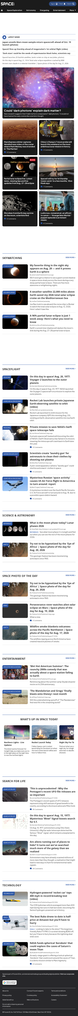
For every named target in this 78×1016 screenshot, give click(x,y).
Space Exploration (14, 10)
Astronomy (31, 10)
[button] (70, 4)
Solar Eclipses (9, 292)
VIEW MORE (70, 257)
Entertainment (59, 10)
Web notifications (33, 1000)
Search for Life (9, 789)
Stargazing (44, 10)
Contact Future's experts (35, 991)
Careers (53, 1000)
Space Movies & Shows (12, 667)
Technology (8, 893)
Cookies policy (32, 995)
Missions (6, 377)
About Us (5, 991)
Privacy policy (7, 995)
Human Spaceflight (10, 454)
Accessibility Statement (59, 995)
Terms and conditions (58, 991)
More (72, 10)
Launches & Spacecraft (12, 401)
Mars (5, 605)
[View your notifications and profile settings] (64, 4)
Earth (5, 544)
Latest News (14, 37)
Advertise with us (8, 1000)
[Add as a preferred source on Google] (9, 982)
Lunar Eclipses (9, 316)
